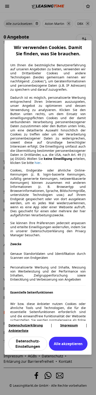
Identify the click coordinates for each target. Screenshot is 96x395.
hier (38, 163)
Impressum (69, 325)
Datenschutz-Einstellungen (27, 344)
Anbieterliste (18, 330)
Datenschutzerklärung (25, 325)
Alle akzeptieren (68, 343)
